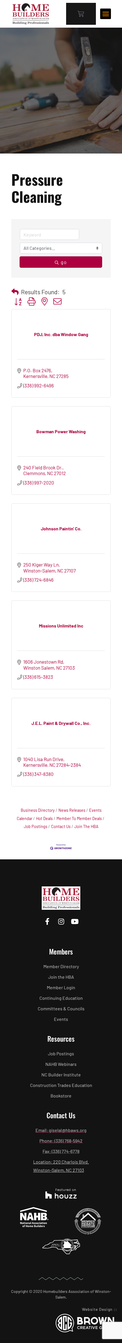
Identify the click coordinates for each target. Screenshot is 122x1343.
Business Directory (38, 810)
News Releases (71, 810)
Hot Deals (44, 818)
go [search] (64, 262)
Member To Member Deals (79, 818)
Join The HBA (86, 826)
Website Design (97, 1309)
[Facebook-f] (47, 921)
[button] (105, 14)
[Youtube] (75, 921)
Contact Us (61, 826)
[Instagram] (61, 921)
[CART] (81, 14)
